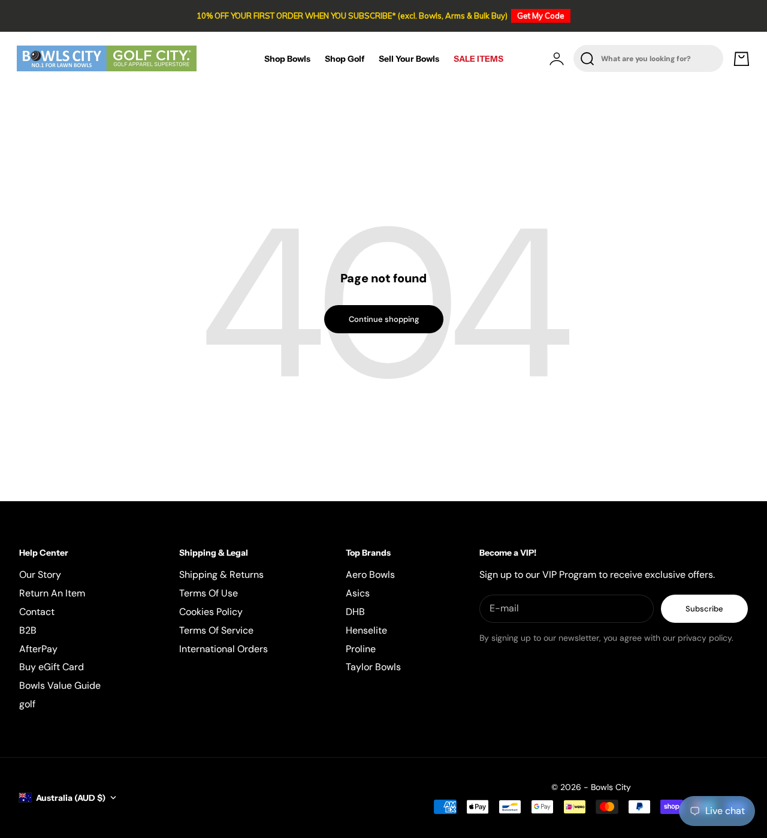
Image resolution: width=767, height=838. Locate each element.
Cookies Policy (211, 611)
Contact (37, 611)
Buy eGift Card (51, 667)
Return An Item (52, 593)
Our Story (40, 574)
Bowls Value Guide (60, 685)
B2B (28, 630)
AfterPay (38, 649)
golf (27, 704)
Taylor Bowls (373, 667)
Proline (361, 649)
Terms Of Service (216, 630)
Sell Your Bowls (409, 58)
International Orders (223, 649)
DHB (355, 611)
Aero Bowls (370, 574)
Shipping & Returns (221, 574)
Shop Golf (344, 58)
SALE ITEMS (478, 58)
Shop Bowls (287, 58)
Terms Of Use (208, 593)
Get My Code (540, 15)
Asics (358, 593)
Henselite (366, 630)
